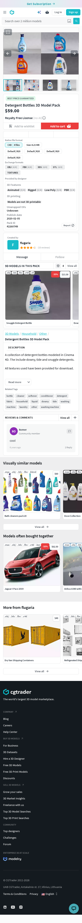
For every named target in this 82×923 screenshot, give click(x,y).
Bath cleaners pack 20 (15, 515)
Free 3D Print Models (15, 771)
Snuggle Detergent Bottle (19, 322)
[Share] (66, 134)
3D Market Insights (14, 798)
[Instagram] (21, 907)
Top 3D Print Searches (16, 818)
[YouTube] (13, 907)
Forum (7, 844)
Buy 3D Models (11, 738)
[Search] (76, 21)
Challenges (9, 837)
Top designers (11, 831)
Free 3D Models (12, 765)
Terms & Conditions (14, 894)
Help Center (10, 732)
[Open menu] (5, 12)
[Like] (15, 134)
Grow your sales (12, 792)
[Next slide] (74, 53)
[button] (69, 21)
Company (8, 711)
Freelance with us (13, 805)
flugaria (25, 243)
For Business (10, 745)
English (47, 894)
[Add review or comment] (75, 417)
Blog (6, 719)
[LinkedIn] (5, 907)
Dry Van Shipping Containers (19, 660)
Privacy (34, 894)
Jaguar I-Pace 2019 (14, 588)
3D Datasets (10, 752)
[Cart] (47, 12)
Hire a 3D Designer (14, 758)
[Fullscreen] (8, 32)
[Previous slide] (7, 53)
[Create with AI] (39, 12)
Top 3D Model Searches (17, 811)
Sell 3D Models (11, 784)
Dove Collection (72, 515)
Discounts (9, 778)
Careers (7, 725)
